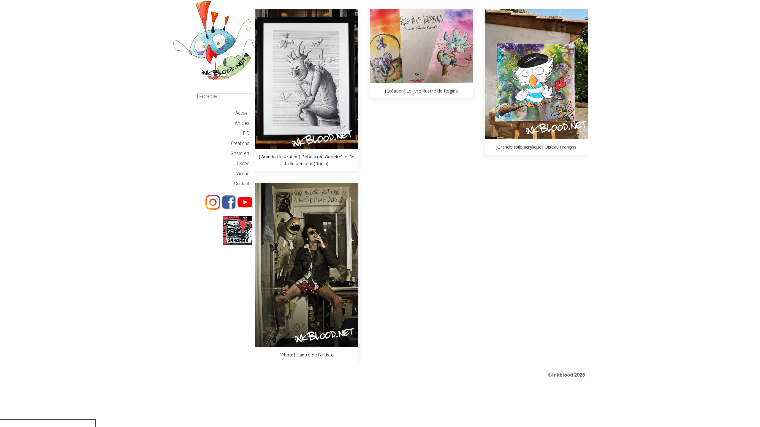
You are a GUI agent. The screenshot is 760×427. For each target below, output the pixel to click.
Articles (242, 123)
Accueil (242, 113)
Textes (242, 163)
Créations (240, 143)
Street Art (240, 153)
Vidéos (242, 173)
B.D (246, 133)
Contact (241, 184)
